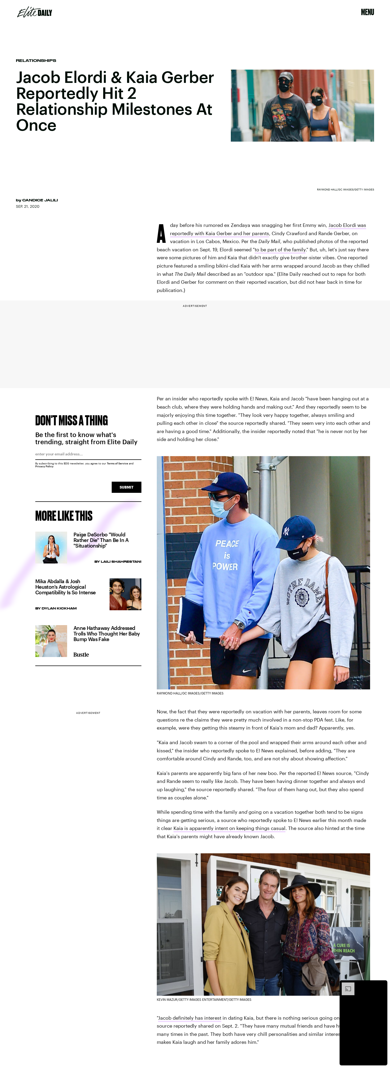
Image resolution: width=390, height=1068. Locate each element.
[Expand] (345, 985)
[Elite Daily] (34, 12)
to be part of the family (280, 249)
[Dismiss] (381, 985)
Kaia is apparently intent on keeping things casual (229, 828)
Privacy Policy (44, 466)
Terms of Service (117, 463)
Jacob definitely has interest (189, 1018)
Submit (126, 487)
